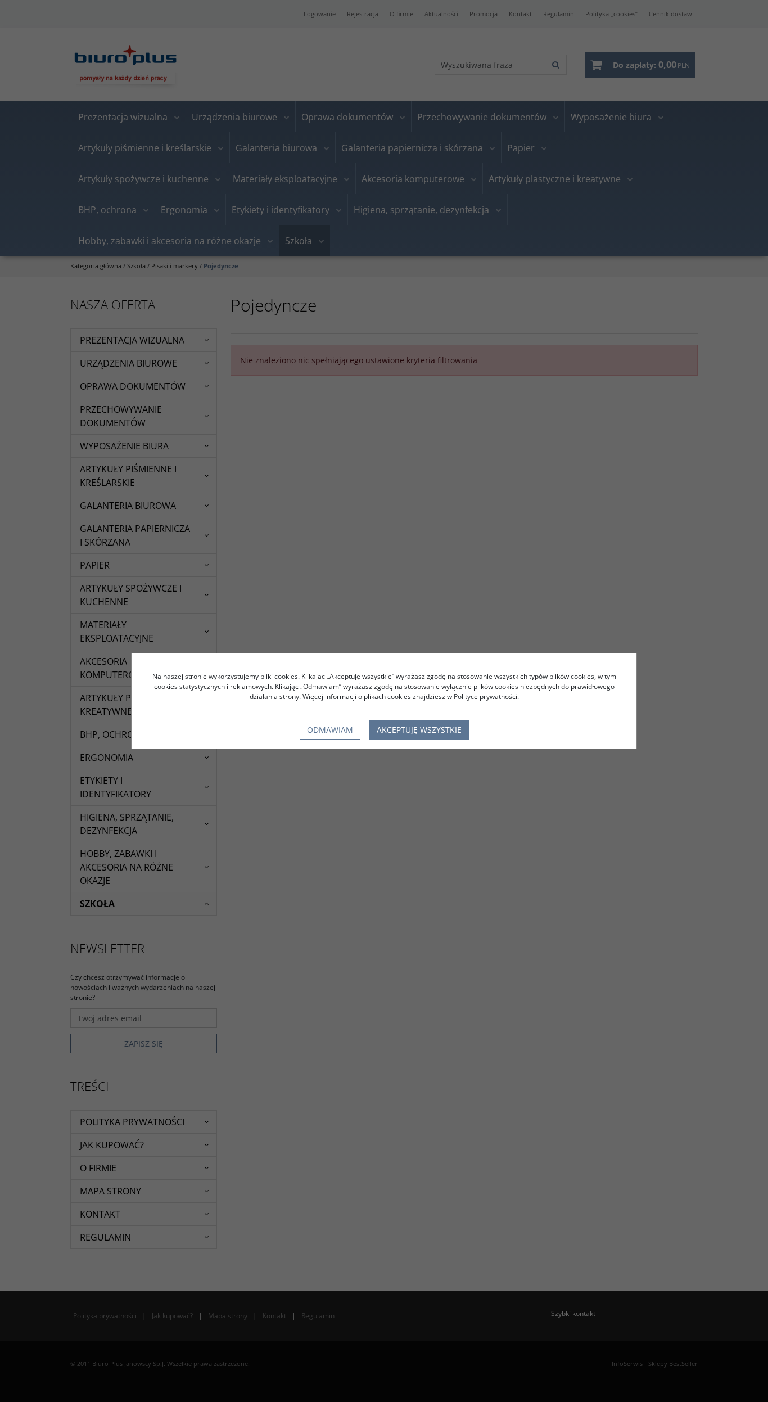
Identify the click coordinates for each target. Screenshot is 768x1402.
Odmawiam (330, 729)
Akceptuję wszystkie (419, 729)
